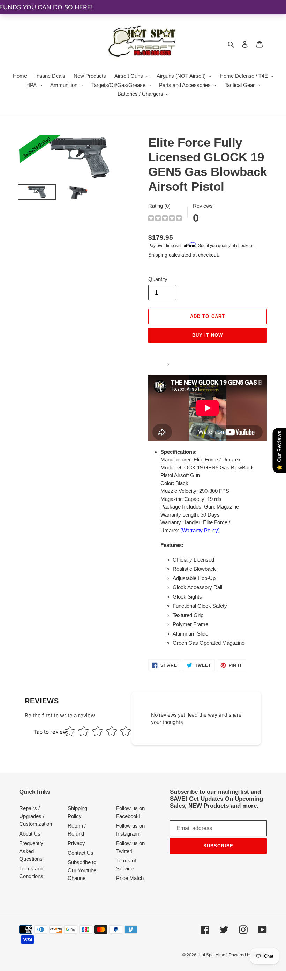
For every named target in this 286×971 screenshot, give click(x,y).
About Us (29, 834)
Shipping (157, 255)
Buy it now (207, 335)
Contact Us (80, 853)
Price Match (130, 878)
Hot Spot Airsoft (212, 955)
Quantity (157, 279)
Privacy (76, 843)
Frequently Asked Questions (31, 851)
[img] (165, 219)
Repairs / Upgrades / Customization (35, 816)
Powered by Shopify (248, 955)
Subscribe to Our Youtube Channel (82, 870)
